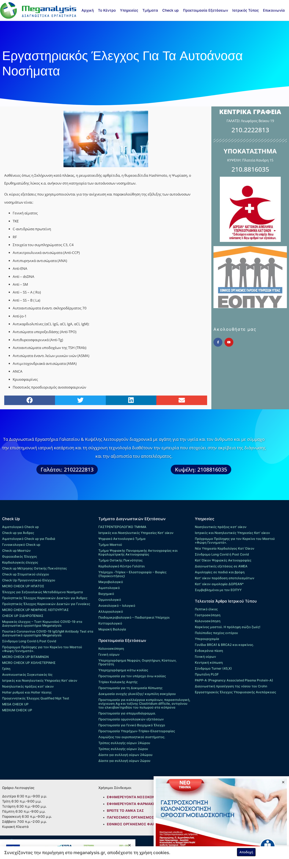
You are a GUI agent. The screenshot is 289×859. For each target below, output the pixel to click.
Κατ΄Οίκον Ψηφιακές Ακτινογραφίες (223, 560)
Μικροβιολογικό (110, 582)
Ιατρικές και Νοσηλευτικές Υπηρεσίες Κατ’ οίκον (39, 680)
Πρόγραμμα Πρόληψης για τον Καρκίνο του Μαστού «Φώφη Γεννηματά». (42, 649)
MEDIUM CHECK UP (17, 710)
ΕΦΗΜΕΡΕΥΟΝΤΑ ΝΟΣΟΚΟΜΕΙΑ (134, 797)
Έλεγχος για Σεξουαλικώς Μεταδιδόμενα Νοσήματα (42, 592)
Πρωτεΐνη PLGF (207, 674)
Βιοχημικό (106, 594)
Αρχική (87, 10)
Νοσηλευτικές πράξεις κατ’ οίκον (28, 686)
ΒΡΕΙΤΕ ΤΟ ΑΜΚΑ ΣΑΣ (125, 810)
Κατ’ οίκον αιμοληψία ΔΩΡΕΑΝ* (219, 584)
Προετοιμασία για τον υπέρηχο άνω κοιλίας (132, 676)
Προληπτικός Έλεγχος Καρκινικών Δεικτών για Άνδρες (44, 598)
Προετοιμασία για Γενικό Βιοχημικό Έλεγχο (131, 725)
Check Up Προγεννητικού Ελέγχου (28, 580)
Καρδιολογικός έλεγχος (20, 562)
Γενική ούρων (109, 654)
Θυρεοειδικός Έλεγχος (19, 556)
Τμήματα (150, 10)
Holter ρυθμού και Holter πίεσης (27, 692)
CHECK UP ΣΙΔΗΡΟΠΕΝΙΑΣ (22, 616)
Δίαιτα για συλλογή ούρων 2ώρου (124, 761)
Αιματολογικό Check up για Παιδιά (28, 539)
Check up (170, 10)
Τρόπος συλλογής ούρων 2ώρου (123, 749)
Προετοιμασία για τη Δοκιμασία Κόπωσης (130, 688)
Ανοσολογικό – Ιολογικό (116, 606)
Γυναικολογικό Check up (21, 545)
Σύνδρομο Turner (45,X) (213, 668)
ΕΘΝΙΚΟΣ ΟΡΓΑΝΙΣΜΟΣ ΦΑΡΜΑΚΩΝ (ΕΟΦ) (143, 824)
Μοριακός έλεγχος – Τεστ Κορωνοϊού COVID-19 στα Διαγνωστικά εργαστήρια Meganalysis (42, 623)
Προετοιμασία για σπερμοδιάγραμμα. (127, 713)
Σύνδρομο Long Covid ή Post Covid (29, 641)
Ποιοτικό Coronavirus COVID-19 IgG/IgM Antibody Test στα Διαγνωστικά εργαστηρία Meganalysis (47, 633)
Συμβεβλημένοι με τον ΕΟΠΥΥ (218, 590)
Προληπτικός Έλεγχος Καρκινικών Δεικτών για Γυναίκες (46, 604)
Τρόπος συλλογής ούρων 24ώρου (124, 743)
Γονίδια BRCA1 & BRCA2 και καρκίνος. (224, 645)
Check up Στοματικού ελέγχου (25, 574)
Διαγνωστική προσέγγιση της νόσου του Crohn (231, 686)
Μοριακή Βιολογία (112, 629)
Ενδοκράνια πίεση (209, 651)
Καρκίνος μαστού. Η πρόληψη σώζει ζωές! (227, 627)
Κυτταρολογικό (110, 623)
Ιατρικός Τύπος (245, 10)
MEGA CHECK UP (15, 704)
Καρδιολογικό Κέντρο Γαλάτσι (121, 566)
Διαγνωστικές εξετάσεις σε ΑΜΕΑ (221, 566)
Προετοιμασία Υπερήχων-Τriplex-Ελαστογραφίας (136, 731)
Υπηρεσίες (129, 10)
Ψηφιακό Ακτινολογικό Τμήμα (122, 539)
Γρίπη (6, 669)
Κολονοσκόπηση (111, 649)
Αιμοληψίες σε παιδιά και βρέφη (220, 572)
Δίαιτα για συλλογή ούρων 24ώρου (125, 755)
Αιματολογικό (109, 588)
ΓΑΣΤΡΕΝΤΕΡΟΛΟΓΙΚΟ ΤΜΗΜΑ (122, 527)
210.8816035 (250, 169)
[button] (29, 400)
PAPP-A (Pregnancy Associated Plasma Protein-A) (234, 680)
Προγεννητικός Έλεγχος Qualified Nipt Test (35, 698)
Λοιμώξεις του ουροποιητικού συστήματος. (131, 737)
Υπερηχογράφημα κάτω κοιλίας (123, 670)
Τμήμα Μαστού (110, 545)
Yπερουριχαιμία (207, 639)
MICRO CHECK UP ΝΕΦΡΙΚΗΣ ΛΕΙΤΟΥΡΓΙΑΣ (35, 610)
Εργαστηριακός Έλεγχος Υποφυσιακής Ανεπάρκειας (235, 692)
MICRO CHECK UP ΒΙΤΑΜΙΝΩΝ (25, 657)
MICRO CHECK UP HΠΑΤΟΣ (23, 586)
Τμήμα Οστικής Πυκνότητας (120, 560)
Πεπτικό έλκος (206, 609)
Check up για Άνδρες (18, 533)
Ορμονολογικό (109, 600)
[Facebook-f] (217, 342)
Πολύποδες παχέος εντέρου (216, 633)
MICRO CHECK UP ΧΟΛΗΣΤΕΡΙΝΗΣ (29, 663)
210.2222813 (250, 129)
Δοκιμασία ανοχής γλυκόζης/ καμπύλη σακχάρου (137, 694)
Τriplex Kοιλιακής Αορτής (118, 682)
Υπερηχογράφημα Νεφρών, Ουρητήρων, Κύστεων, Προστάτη (137, 662)
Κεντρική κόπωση (209, 662)
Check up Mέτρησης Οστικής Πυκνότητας (34, 568)
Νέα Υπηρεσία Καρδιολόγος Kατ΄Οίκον (224, 548)
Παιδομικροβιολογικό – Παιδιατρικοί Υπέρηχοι (133, 617)
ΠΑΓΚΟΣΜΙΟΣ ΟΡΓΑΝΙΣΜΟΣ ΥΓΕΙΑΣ (137, 817)
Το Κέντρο (107, 10)
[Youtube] (228, 342)
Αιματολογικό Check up (20, 527)
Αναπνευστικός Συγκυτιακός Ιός (27, 675)
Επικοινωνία (274, 10)
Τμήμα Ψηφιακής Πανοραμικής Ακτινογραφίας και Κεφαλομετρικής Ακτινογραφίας (138, 552)
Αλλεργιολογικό (110, 611)
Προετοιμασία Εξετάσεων (205, 10)
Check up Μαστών (16, 551)
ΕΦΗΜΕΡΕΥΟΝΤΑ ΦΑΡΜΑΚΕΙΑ (132, 804)
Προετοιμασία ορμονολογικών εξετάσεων (131, 719)
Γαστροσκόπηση (207, 615)
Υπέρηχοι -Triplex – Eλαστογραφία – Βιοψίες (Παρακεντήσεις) (132, 574)
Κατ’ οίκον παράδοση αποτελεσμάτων (224, 578)
